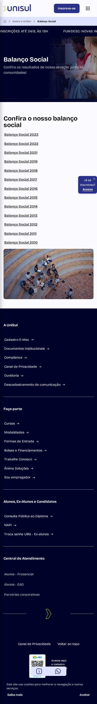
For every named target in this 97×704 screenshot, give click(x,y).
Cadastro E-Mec (16, 340)
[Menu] (87, 8)
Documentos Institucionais (24, 349)
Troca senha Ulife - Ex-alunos (26, 534)
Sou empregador (17, 477)
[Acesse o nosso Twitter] (52, 632)
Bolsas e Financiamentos (23, 450)
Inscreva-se (67, 8)
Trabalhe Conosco (18, 459)
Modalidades (14, 432)
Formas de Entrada (19, 441)
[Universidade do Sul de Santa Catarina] (28, 8)
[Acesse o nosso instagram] (45, 632)
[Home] (5, 21)
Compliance (13, 357)
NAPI (8, 525)
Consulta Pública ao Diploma (26, 516)
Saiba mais (15, 695)
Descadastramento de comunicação (32, 385)
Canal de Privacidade (20, 367)
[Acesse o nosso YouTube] (60, 632)
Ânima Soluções (16, 468)
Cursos (9, 423)
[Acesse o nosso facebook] (37, 632)
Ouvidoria (11, 376)
